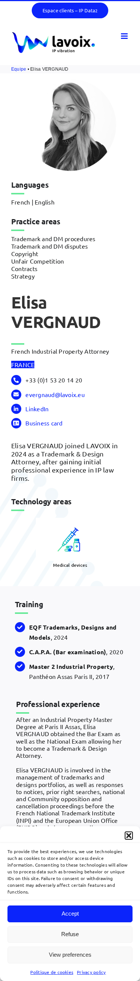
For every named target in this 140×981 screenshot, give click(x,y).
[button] (129, 835)
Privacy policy (91, 972)
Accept (70, 913)
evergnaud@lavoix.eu (55, 394)
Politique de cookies (51, 972)
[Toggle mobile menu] (125, 36)
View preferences (70, 954)
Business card (43, 423)
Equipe (18, 69)
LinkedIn (37, 408)
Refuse (70, 934)
